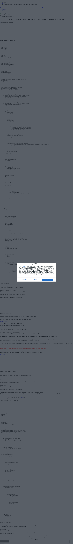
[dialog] (36, 272)
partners (24, 266)
